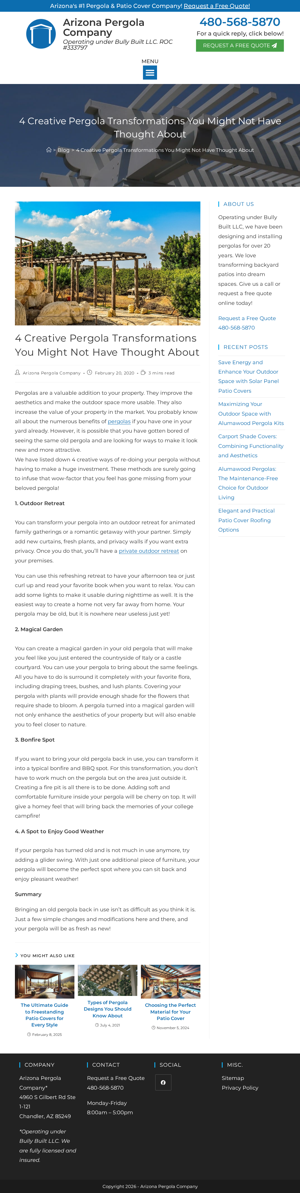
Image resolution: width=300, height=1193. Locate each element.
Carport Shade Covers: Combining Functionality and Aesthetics (251, 446)
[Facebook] (163, 1082)
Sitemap (233, 1078)
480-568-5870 (240, 22)
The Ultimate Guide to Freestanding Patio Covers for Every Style (44, 1015)
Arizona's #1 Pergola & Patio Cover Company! (150, 5)
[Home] (48, 150)
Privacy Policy (240, 1088)
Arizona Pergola (104, 27)
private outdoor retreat (149, 551)
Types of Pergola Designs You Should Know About (108, 1009)
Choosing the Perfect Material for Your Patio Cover (170, 1011)
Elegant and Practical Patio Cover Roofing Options (246, 520)
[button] (150, 72)
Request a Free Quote (247, 318)
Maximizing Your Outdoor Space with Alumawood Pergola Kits (251, 413)
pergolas (119, 421)
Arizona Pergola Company (52, 373)
